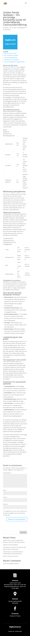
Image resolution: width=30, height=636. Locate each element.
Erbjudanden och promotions (11, 59)
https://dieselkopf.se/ (10, 67)
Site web (5, 504)
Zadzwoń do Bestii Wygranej (10, 545)
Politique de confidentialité (15, 631)
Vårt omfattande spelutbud (11, 55)
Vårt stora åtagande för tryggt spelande (14, 62)
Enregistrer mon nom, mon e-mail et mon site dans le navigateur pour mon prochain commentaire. (15, 513)
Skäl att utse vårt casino (10, 53)
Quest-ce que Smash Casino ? (10, 556)
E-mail (5, 497)
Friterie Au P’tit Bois (15, 616)
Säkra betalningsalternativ (10, 57)
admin (6, 27)
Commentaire (7, 473)
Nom (5, 490)
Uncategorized (21, 27)
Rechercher (23, 532)
